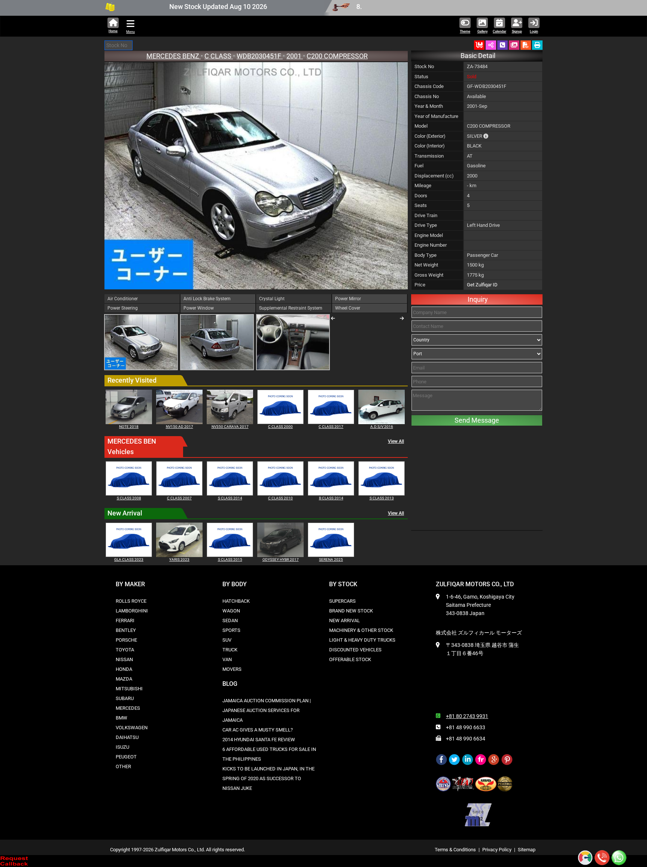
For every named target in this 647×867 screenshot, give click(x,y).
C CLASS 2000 (280, 427)
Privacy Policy (496, 849)
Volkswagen (132, 727)
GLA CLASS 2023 (128, 559)
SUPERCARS (342, 601)
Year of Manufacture (436, 116)
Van (227, 659)
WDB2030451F (260, 56)
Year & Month (428, 106)
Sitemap (526, 849)
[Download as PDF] (525, 45)
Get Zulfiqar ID (482, 285)
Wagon (231, 611)
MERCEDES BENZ (173, 56)
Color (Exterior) (430, 136)
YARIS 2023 (179, 559)
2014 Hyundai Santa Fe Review (258, 739)
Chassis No (426, 96)
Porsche (126, 640)
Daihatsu (127, 737)
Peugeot (126, 757)
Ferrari (125, 620)
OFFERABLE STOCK (350, 659)
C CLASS (218, 56)
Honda (124, 669)
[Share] (491, 45)
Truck (229, 649)
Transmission (429, 156)
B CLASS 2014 (331, 498)
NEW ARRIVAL (344, 620)
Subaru (125, 698)
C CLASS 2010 (280, 498)
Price (419, 285)
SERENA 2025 (331, 559)
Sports (231, 630)
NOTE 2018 (129, 427)
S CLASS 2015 (230, 559)
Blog (229, 683)
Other (123, 766)
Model (421, 126)
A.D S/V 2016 (381, 427)
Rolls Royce (131, 601)
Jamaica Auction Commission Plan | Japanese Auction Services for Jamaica (266, 710)
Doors (420, 195)
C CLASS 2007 (179, 498)
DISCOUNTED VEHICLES (355, 649)
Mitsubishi (129, 688)
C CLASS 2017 (331, 427)
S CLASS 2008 (129, 498)
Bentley (126, 630)
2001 (294, 56)
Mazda (124, 679)
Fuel (418, 165)
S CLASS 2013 (382, 498)
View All (396, 441)
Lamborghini (132, 611)
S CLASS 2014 (230, 498)
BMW (121, 718)
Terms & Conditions (455, 849)
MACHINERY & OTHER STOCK (361, 630)
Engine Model (428, 235)
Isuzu (122, 747)
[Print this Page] (537, 45)
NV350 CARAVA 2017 (230, 427)
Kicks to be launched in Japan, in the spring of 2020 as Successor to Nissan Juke (268, 778)
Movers (232, 669)
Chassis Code (429, 86)
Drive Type (425, 225)
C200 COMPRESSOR (337, 56)
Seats (420, 205)
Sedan (230, 620)
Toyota (125, 649)
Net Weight (426, 265)
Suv (226, 640)
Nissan (124, 659)
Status (421, 76)
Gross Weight (428, 275)
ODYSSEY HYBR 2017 (280, 559)
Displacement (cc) (434, 176)
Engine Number (430, 245)
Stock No (424, 66)
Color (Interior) (429, 146)
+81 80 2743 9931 (467, 716)
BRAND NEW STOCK (351, 611)
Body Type (425, 255)
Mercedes (128, 708)
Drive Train (425, 215)
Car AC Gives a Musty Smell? (257, 730)
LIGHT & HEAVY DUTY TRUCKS (362, 640)
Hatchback (236, 601)
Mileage (422, 185)
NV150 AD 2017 (179, 427)
